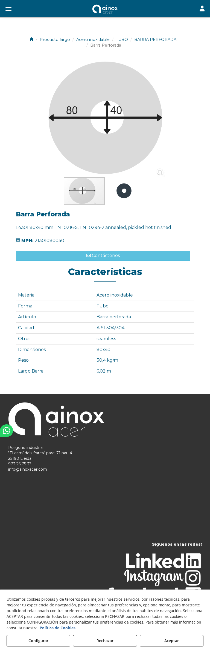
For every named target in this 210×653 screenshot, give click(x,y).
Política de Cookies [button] (57, 627)
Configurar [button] (38, 640)
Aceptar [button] (171, 640)
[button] (105, 9)
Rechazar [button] (105, 640)
